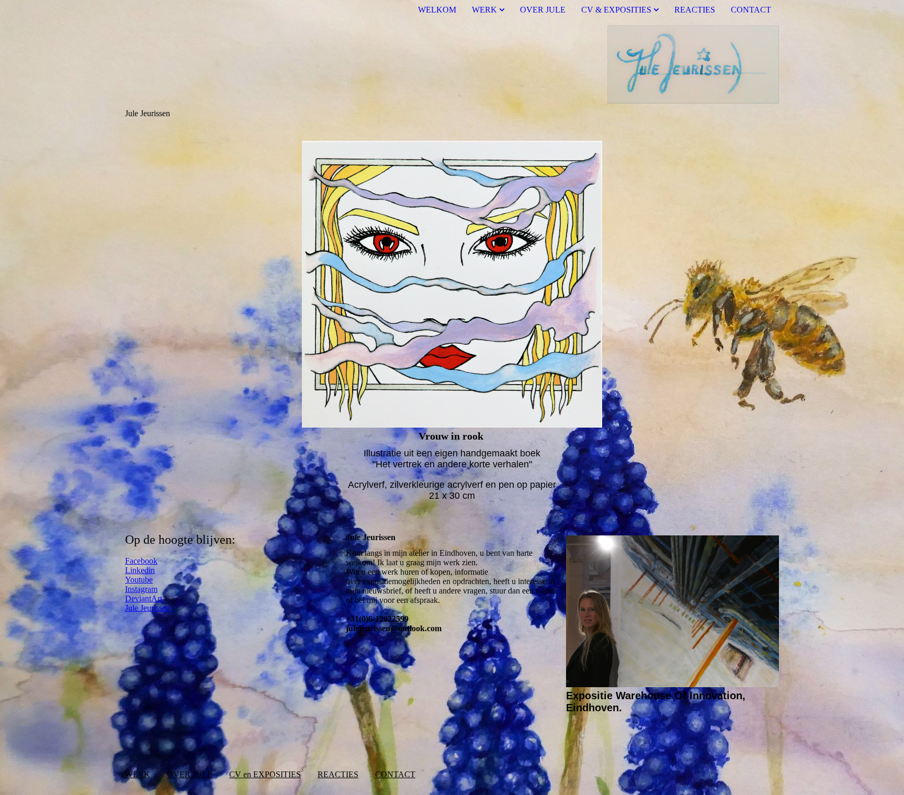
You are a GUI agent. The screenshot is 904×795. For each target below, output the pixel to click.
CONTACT (751, 9)
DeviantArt (143, 598)
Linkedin (140, 570)
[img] (452, 64)
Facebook (141, 560)
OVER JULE (543, 9)
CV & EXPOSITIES (616, 9)
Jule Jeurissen (147, 607)
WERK (484, 9)
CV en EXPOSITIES (265, 774)
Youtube (139, 579)
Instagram (141, 589)
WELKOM (437, 9)
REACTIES (694, 9)
